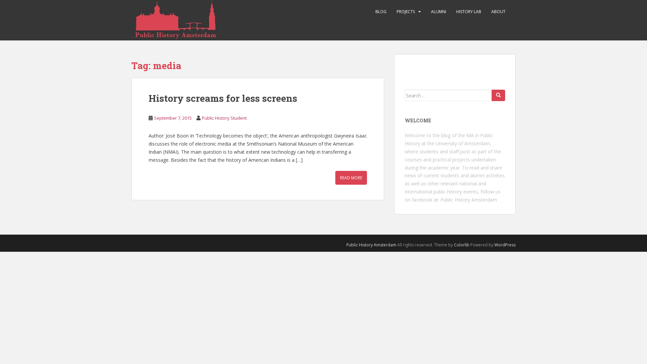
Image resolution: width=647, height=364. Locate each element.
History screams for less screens (223, 98)
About (498, 11)
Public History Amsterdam (468, 199)
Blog (381, 11)
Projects (406, 11)
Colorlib (461, 245)
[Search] (498, 95)
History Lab (468, 11)
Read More (351, 178)
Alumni (438, 11)
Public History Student (224, 118)
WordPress (505, 245)
